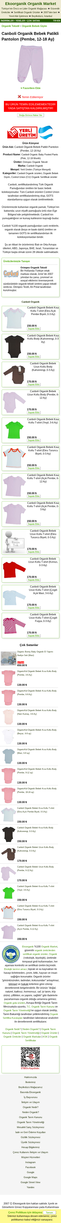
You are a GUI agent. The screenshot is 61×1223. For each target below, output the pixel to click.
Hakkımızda (30, 1077)
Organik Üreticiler (12, 1036)
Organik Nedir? (13, 1029)
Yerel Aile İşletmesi (18, 16)
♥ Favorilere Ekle (31, 88)
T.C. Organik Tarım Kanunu (40, 1006)
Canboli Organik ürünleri (29, 173)
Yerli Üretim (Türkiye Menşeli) (35, 169)
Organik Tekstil (10, 26)
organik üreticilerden (45, 950)
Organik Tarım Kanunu (30, 1117)
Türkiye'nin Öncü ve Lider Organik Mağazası (24, 8)
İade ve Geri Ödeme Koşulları (30, 1132)
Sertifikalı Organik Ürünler (27, 12)
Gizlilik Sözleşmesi (30, 1137)
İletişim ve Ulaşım (30, 1102)
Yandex (30, 1187)
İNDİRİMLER (7, 20)
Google (30, 1172)
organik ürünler (40, 954)
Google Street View (30, 1182)
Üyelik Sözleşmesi (30, 1142)
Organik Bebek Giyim (34, 26)
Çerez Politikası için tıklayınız (25, 1212)
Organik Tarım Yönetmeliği (16, 1010)
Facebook (30, 1167)
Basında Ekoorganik (30, 1092)
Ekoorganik (28, 946)
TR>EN (56, 20)
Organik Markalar (32, 1036)
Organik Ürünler (49, 1033)
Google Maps (30, 1177)
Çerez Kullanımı (21, 1152)
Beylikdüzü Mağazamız (30, 1087)
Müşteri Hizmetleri (30, 1157)
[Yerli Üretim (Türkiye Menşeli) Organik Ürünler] (22, 139)
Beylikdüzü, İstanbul (42, 16)
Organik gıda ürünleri (14, 1003)
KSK (45, 1036)
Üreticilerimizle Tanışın (16, 261)
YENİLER (20, 20)
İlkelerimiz (30, 1082)
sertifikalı (27, 954)
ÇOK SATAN (33, 20)
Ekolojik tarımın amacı (15, 969)
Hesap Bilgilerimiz (30, 1147)
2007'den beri (50, 12)
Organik (53, 954)
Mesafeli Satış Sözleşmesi (30, 1127)
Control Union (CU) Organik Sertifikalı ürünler (34, 177)
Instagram (30, 1162)
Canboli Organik (35, 165)
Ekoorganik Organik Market (30, 3)
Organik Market (49, 946)
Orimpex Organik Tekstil (35, 162)
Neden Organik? (31, 1029)
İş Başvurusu (30, 1097)
